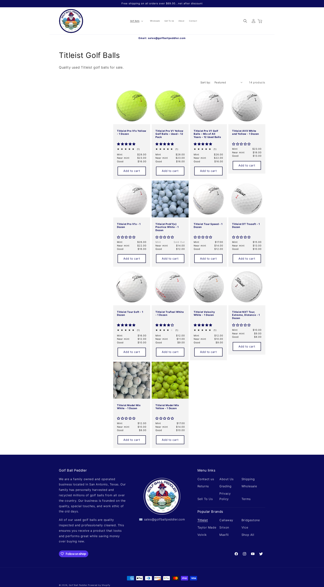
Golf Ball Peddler (78, 585)
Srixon (224, 527)
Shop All (248, 534)
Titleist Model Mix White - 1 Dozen (129, 407)
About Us (226, 479)
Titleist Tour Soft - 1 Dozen (130, 313)
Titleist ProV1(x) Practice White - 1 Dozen (167, 227)
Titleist (202, 520)
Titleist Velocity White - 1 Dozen (204, 313)
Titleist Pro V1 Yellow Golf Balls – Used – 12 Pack (169, 134)
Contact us (205, 479)
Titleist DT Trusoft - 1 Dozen (246, 225)
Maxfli (224, 534)
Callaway (226, 520)
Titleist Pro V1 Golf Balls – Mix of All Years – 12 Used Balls (207, 134)
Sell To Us (205, 499)
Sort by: (205, 82)
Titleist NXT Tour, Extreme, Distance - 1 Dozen (246, 315)
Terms (246, 499)
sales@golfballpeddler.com (167, 38)
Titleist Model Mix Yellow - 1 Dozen (167, 407)
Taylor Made (206, 527)
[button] (136, 20)
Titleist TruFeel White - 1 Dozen (169, 313)
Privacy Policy (225, 496)
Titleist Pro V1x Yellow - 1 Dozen (131, 132)
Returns (203, 486)
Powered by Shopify (99, 585)
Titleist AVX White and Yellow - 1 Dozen (245, 132)
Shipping (248, 479)
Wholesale (249, 486)
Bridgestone (251, 520)
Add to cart (131, 171)
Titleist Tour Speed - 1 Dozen (208, 225)
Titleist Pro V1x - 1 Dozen (129, 225)
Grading (225, 486)
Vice (245, 527)
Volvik (202, 534)
